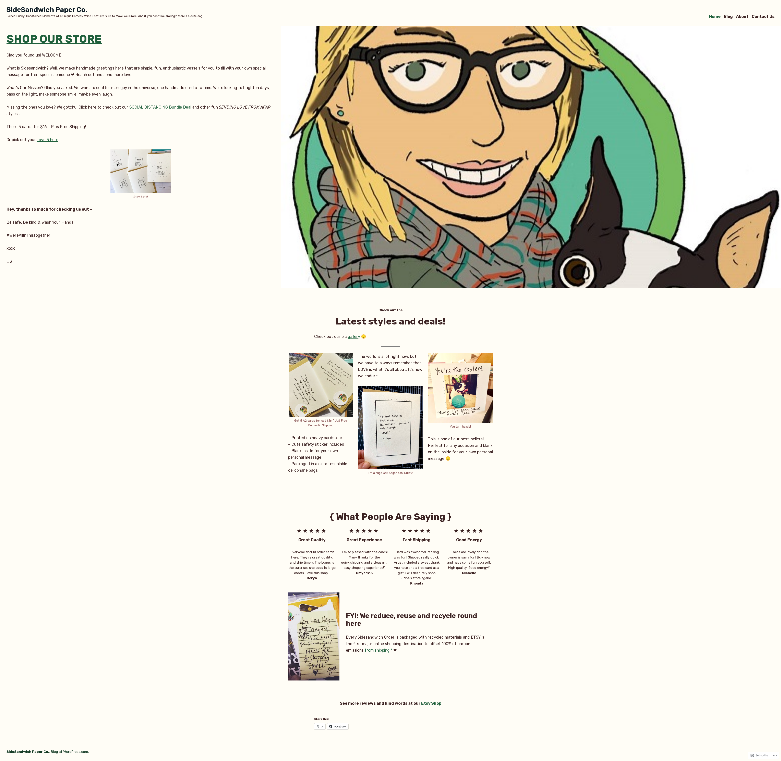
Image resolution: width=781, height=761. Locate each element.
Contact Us (763, 16)
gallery (354, 336)
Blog (728, 16)
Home (715, 16)
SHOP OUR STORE (54, 39)
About (742, 16)
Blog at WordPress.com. (70, 752)
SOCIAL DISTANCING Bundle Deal (160, 107)
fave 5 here (47, 139)
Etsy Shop (431, 703)
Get (14, 276)
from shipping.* (378, 650)
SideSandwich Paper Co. (47, 10)
